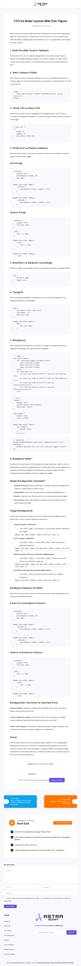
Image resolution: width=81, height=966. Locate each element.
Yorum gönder (10, 906)
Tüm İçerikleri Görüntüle (63, 823)
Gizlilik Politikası (9, 949)
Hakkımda (7, 926)
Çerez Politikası (9, 945)
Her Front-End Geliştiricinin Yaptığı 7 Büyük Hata (33, 832)
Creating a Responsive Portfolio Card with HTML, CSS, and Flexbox (39, 850)
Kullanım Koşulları (9, 954)
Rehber (51, 764)
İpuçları (45, 764)
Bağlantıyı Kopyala (56, 780)
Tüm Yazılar (7, 930)
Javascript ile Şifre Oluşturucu (26, 845)
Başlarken (71, 932)
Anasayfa (7, 921)
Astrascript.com (19, 963)
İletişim (6, 940)
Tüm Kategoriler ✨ (10, 935)
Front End (38, 764)
